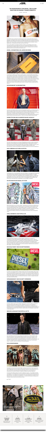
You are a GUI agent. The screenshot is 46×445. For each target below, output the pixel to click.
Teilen (9, 379)
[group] (23, 1)
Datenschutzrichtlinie (16, 435)
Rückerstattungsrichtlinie (17, 434)
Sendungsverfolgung (27, 433)
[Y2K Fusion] (23, 3)
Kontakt (14, 433)
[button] (41, 3)
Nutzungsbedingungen (16, 437)
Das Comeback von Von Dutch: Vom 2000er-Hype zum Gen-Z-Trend (33, 406)
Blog (24, 431)
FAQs (14, 431)
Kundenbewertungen (27, 434)
